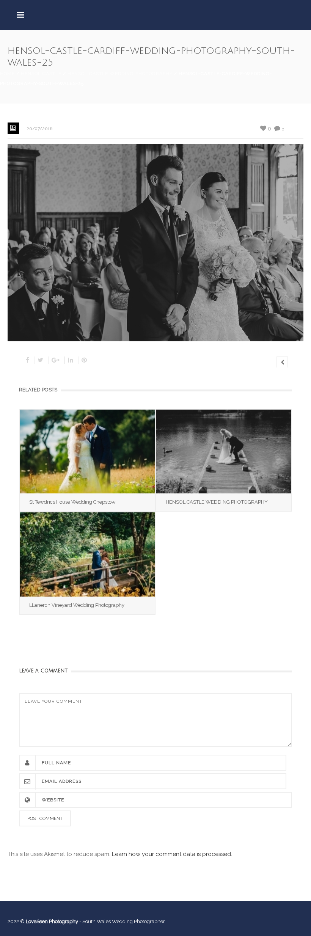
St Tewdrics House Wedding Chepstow (72, 502)
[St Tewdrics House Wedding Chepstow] (87, 451)
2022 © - (45, 921)
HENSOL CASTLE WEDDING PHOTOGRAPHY (217, 502)
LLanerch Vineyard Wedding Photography (76, 605)
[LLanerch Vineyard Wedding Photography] (87, 554)
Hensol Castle (41, 73)
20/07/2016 (39, 128)
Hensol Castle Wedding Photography (120, 73)
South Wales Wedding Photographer (123, 921)
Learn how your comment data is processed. (172, 854)
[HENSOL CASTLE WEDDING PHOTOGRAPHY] (223, 451)
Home (7, 73)
